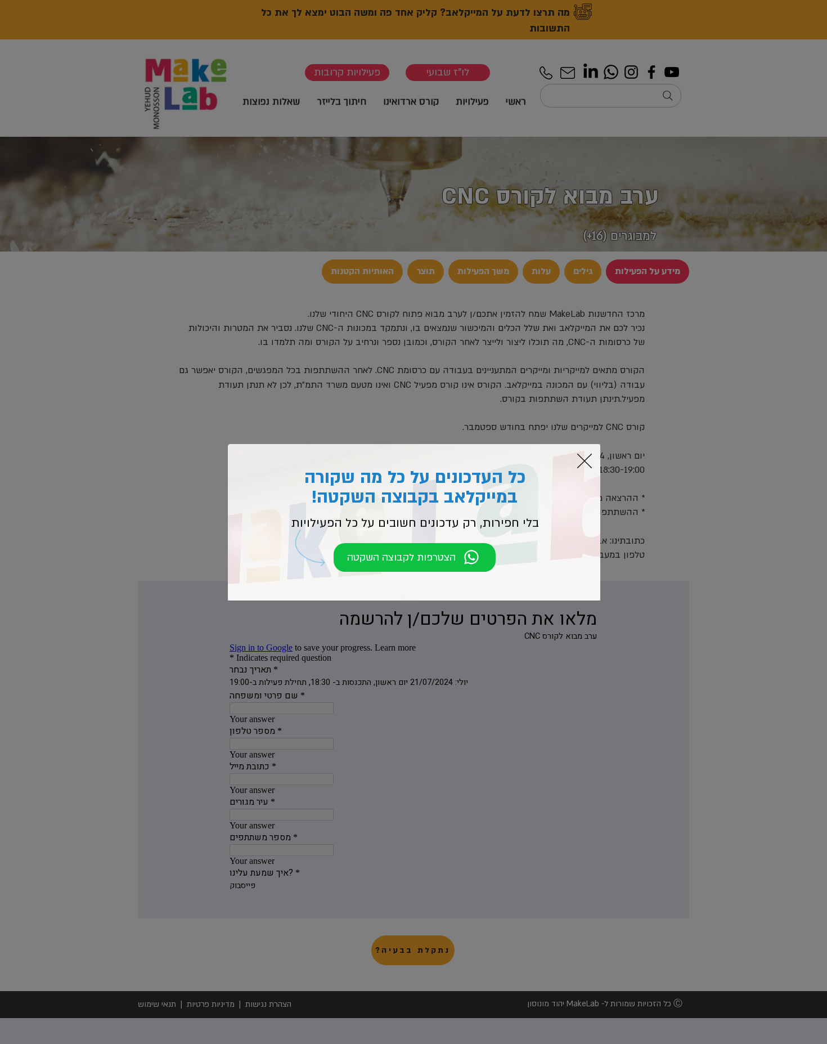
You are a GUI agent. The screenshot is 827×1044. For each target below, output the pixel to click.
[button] (584, 460)
